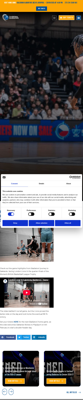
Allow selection (41, 223)
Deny (15, 223)
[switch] (31, 214)
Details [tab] (41, 183)
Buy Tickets (41, 9)
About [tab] (68, 183)
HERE (16, 321)
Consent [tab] (14, 183)
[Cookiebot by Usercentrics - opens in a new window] (71, 177)
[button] (8, 337)
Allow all (68, 223)
